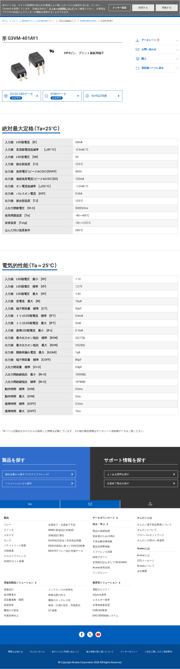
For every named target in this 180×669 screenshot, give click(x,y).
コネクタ (9, 535)
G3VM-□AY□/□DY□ (88, 21)
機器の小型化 (11, 610)
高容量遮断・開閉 (14, 599)
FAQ (30, 504)
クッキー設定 (120, 7)
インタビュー (100, 572)
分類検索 (9, 550)
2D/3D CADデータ (21, 95)
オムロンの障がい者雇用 (150, 540)
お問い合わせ (149, 49)
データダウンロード (104, 517)
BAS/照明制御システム (105, 615)
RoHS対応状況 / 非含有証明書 (64, 540)
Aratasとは (143, 555)
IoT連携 (52, 610)
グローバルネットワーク (150, 535)
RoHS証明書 (99, 95)
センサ (7, 540)
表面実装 (9, 605)
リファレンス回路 (102, 551)
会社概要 (142, 571)
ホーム (5, 21)
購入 (144, 58)
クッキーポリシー (129, 651)
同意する (166, 7)
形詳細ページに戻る (153, 67)
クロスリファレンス (15, 556)
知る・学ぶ (99, 524)
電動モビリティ (101, 589)
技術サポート (100, 557)
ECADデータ (58, 95)
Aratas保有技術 (101, 567)
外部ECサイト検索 (14, 561)
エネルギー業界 (101, 599)
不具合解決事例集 (102, 541)
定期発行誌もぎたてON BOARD (110, 562)
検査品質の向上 (57, 594)
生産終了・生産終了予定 (61, 524)
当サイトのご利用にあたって (65, 651)
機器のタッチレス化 (59, 600)
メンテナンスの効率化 (60, 589)
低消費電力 (10, 594)
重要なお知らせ (15, 651)
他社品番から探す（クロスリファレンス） (27, 474)
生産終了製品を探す (118, 483)
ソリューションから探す (18, 483)
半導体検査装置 (101, 605)
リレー (15, 21)
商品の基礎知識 (101, 530)
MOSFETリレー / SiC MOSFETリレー (38, 21)
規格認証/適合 (56, 535)
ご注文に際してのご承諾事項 (158, 651)
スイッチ (9, 529)
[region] (90, 8)
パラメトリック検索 (15, 545)
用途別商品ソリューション (18, 582)
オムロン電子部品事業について (154, 524)
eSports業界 (99, 594)
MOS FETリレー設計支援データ (65, 550)
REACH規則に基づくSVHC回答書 (66, 545)
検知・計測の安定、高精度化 (64, 605)
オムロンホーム (37, 651)
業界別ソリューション (105, 582)
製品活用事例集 (101, 546)
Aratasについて (146, 565)
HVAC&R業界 (100, 610)
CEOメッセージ (145, 560)
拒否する (143, 7)
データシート (149, 40)
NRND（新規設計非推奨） (61, 530)
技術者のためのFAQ (103, 536)
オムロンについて (147, 529)
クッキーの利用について (61, 8)
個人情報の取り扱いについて (100, 651)
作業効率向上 (11, 615)
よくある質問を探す (118, 474)
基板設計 (9, 589)
